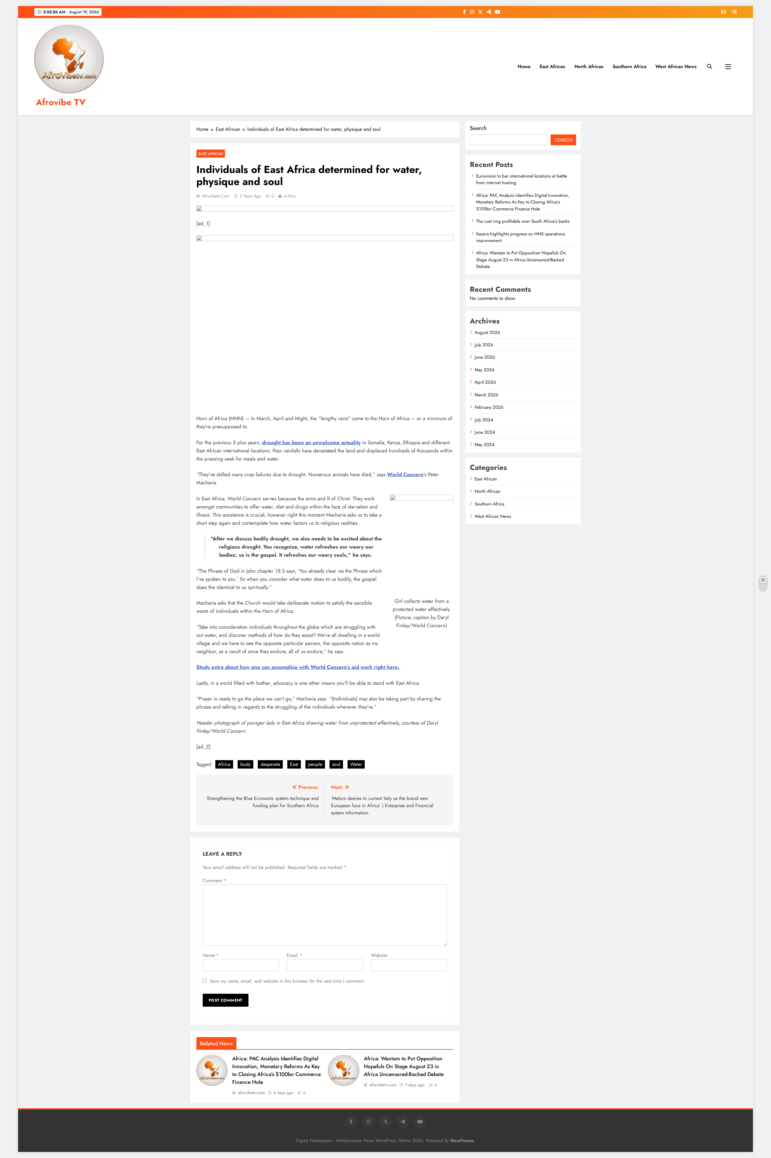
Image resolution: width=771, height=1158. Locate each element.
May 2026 (485, 370)
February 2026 (489, 407)
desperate (270, 764)
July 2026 (484, 344)
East (294, 764)
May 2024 (485, 444)
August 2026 (487, 332)
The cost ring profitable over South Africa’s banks (523, 221)
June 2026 (485, 357)
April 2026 (485, 382)
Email (294, 955)
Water (356, 764)
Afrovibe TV (61, 102)
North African (589, 66)
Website (379, 955)
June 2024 (485, 432)
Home (524, 66)
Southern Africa (629, 66)
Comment (214, 880)
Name (211, 955)
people (315, 764)
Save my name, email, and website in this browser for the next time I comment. (287, 981)
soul (336, 764)
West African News (676, 66)
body (245, 764)
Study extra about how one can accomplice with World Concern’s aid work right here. (298, 667)
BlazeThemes (462, 1141)
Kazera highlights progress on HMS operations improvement (520, 237)
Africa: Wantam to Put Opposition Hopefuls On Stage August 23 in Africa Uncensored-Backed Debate (404, 1066)
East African (552, 66)
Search (478, 128)
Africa (224, 764)
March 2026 (486, 395)
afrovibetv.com (215, 196)
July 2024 (484, 420)
